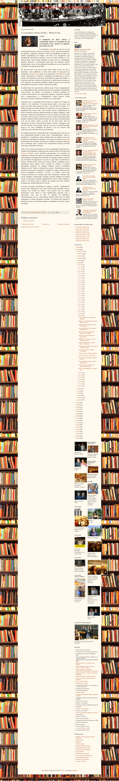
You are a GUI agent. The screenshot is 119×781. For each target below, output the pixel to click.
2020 (77, 411)
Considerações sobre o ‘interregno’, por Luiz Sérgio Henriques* (90, 139)
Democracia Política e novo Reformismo (56, 7)
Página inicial (45, 224)
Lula (50, 49)
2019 (77, 413)
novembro (80, 253)
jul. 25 (80, 278)
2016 (77, 420)
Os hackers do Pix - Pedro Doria (87, 355)
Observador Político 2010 (82, 240)
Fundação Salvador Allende (83, 749)
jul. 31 (80, 264)
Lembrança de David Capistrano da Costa (86, 712)
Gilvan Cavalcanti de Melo (83, 49)
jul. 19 (80, 291)
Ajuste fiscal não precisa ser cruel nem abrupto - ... (87, 325)
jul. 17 (80, 295)
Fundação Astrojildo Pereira (83, 746)
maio (79, 391)
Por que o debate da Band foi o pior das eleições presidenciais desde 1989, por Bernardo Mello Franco (90, 152)
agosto (79, 260)
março (79, 395)
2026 (77, 247)
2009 (77, 436)
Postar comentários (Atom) (32, 227)
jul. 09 (80, 313)
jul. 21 (80, 286)
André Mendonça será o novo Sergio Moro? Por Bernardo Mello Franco (90, 126)
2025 (77, 249)
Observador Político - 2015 (83, 234)
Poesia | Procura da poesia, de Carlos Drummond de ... (86, 365)
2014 (77, 424)
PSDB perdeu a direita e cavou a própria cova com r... (87, 339)
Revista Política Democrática (83, 747)
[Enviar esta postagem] (49, 212)
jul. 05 (80, 377)
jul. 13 (80, 304)
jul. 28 (80, 271)
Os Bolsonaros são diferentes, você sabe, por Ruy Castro (89, 189)
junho (79, 388)
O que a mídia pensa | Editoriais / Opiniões (88, 199)
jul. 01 (80, 386)
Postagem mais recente (27, 224)
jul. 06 (80, 375)
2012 (77, 429)
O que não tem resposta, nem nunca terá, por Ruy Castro (89, 177)
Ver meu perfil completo (80, 93)
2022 (77, 407)
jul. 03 (80, 381)
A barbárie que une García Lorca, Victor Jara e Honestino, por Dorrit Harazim (90, 102)
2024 (77, 402)
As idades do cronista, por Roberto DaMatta (89, 165)
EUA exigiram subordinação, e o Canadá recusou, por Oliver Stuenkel (90, 211)
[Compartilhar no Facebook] (57, 212)
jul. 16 (80, 297)
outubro (80, 256)
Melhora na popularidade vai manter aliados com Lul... (88, 321)
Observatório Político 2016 (83, 232)
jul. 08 (80, 315)
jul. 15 (80, 300)
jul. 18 (80, 293)
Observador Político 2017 (82, 231)
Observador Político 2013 (82, 238)
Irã (68, 58)
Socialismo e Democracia (82, 759)
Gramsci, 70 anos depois (82, 708)
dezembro (80, 251)
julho (79, 262)
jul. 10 (80, 311)
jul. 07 (80, 372)
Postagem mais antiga (63, 224)
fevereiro (80, 397)
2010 (77, 433)
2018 (77, 416)
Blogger (75, 770)
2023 (77, 404)
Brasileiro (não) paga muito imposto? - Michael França (88, 347)
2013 (77, 427)
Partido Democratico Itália (82, 753)
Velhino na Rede (80, 744)
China (24, 153)
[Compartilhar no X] (55, 212)
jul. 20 (80, 289)
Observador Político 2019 (82, 227)
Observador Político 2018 (82, 229)
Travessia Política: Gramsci (83, 728)
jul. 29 (80, 269)
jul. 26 (80, 275)
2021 (77, 409)
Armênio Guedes (80, 692)
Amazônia (65, 139)
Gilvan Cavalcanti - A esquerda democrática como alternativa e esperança (87, 670)
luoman (63, 770)
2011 (77, 431)
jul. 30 (80, 266)
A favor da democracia (81, 681)
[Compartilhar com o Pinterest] (58, 212)
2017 (77, 418)
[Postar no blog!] (54, 212)
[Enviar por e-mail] (52, 212)
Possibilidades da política (82, 757)
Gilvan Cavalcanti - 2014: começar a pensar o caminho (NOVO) (85, 667)
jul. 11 (80, 309)
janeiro (79, 400)
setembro (80, 258)
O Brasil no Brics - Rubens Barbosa (88, 353)
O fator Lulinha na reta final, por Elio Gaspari (90, 114)
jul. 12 (80, 306)
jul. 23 (80, 282)
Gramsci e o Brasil (80, 761)
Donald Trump (34, 74)
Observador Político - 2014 (83, 236)
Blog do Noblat (79, 751)
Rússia (30, 153)
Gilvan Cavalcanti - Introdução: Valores (86, 676)
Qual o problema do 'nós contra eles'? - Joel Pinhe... (87, 343)
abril (79, 393)
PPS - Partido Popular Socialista (84, 755)
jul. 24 (80, 280)
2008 (77, 438)
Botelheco (78, 742)
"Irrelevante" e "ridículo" (82, 683)
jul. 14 (80, 302)
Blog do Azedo (79, 740)
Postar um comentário (28, 220)
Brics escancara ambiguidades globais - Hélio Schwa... (86, 332)
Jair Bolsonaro (60, 74)
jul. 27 (80, 273)
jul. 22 (80, 284)
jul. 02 (80, 383)
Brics (53, 51)
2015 (77, 422)
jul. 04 (80, 379)
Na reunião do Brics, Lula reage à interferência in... (87, 329)
